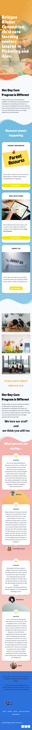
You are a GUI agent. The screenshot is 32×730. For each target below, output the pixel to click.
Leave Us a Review (24, 711)
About (4, 711)
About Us (16, 248)
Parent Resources (16, 146)
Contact (9, 711)
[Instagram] (29, 726)
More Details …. (16, 288)
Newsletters (16, 714)
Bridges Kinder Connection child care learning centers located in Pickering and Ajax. (15, 36)
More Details (16, 185)
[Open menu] (28, 3)
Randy (20, 665)
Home (15, 711)
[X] (25, 726)
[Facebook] (22, 726)
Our (11, 196)
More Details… (16, 238)
